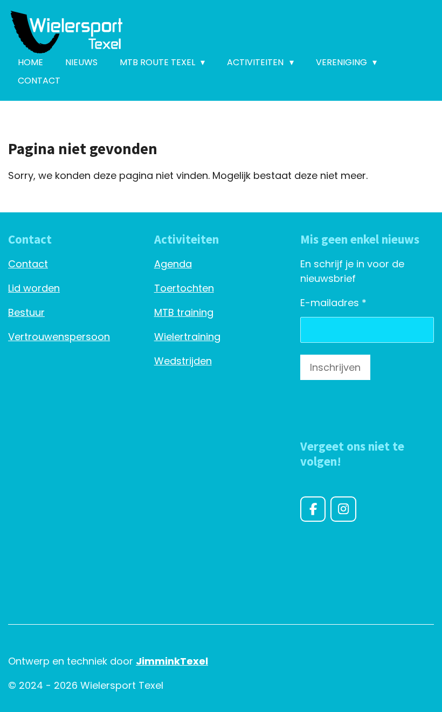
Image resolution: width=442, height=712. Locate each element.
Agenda (173, 264)
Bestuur (26, 312)
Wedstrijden (183, 361)
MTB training (183, 312)
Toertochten (184, 288)
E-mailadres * (333, 302)
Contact (28, 264)
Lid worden (34, 288)
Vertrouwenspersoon (59, 336)
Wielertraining (187, 336)
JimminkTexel (172, 661)
